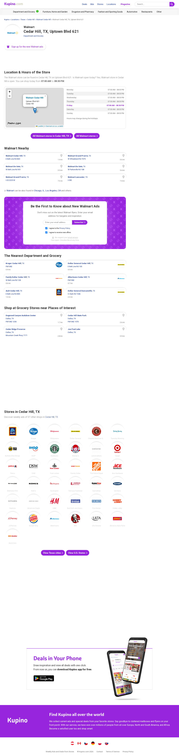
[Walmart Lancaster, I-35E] (96, 178)
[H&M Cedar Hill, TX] (54, 501)
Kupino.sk (107, 744)
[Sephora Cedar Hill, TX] (12, 501)
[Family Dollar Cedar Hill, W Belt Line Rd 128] (34, 280)
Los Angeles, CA (53, 190)
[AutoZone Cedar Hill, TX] (12, 536)
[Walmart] (12, 33)
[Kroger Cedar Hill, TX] (33, 431)
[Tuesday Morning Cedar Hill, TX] (117, 431)
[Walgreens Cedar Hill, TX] (54, 431)
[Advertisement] (65, 59)
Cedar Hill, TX (51, 417)
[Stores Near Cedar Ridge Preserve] (34, 332)
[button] (25, 47)
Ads (92, 4)
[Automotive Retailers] (132, 12)
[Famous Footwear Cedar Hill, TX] (75, 484)
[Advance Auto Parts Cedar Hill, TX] (117, 519)
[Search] (172, 4)
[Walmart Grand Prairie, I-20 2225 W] (34, 178)
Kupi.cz (86, 744)
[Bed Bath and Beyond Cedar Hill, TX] (75, 501)
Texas (23, 20)
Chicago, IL (39, 190)
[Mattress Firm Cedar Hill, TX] (12, 484)
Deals (84, 4)
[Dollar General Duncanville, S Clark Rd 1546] (96, 294)
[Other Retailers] (159, 12)
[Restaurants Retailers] (147, 12)
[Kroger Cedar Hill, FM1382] (34, 266)
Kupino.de (93, 744)
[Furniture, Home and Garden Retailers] (55, 12)
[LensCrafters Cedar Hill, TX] (96, 449)
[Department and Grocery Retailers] (26, 12)
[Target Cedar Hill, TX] (117, 449)
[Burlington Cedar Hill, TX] (54, 484)
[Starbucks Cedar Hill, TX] (54, 449)
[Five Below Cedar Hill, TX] (96, 501)
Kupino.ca (79, 744)
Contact (99, 752)
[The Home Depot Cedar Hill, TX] (96, 466)
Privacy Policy (64, 228)
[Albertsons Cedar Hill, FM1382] (96, 280)
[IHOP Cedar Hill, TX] (33, 449)
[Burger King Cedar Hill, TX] (33, 519)
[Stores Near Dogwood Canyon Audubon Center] (34, 319)
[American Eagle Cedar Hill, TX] (33, 501)
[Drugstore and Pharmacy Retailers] (83, 12)
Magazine (125, 4)
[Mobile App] (44, 679)
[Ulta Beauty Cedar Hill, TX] (96, 519)
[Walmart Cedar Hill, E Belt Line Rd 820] (34, 157)
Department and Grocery (33, 36)
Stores (100, 4)
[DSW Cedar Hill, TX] (33, 466)
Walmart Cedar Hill (43, 20)
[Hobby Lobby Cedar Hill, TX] (117, 501)
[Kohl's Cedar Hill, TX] (33, 484)
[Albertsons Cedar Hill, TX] (54, 519)
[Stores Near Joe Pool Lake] (96, 332)
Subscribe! (79, 222)
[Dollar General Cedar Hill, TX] (75, 431)
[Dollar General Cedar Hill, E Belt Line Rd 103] (96, 266)
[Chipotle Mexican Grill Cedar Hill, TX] (96, 431)
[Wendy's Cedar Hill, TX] (75, 449)
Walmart (10, 190)
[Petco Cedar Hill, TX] (12, 466)
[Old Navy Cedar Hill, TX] (117, 484)
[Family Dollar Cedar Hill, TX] (75, 466)
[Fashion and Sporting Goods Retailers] (110, 12)
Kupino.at (72, 744)
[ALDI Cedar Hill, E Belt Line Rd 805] (34, 294)
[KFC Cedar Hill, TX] (75, 519)
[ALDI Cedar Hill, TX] (12, 431)
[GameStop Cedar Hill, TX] (96, 484)
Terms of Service (112, 752)
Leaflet (40, 126)
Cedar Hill (31, 20)
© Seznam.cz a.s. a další (53, 126)
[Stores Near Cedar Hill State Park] (96, 319)
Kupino (6, 20)
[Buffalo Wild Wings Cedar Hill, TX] (12, 449)
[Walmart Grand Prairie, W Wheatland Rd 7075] (96, 157)
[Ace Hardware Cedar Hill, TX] (117, 466)
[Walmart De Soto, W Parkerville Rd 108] (96, 168)
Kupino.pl (100, 744)
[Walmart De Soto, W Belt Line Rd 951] (34, 168)
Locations (111, 4)
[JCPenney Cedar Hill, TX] (12, 519)
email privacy (73, 238)
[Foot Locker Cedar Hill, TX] (54, 466)
